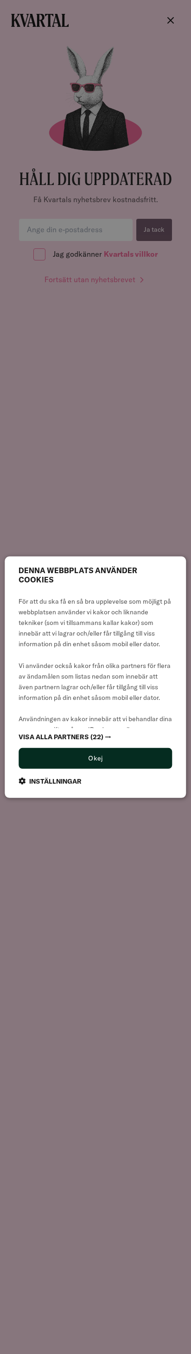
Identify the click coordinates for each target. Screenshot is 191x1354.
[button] (95, 737)
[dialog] (95, 677)
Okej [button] (95, 758)
